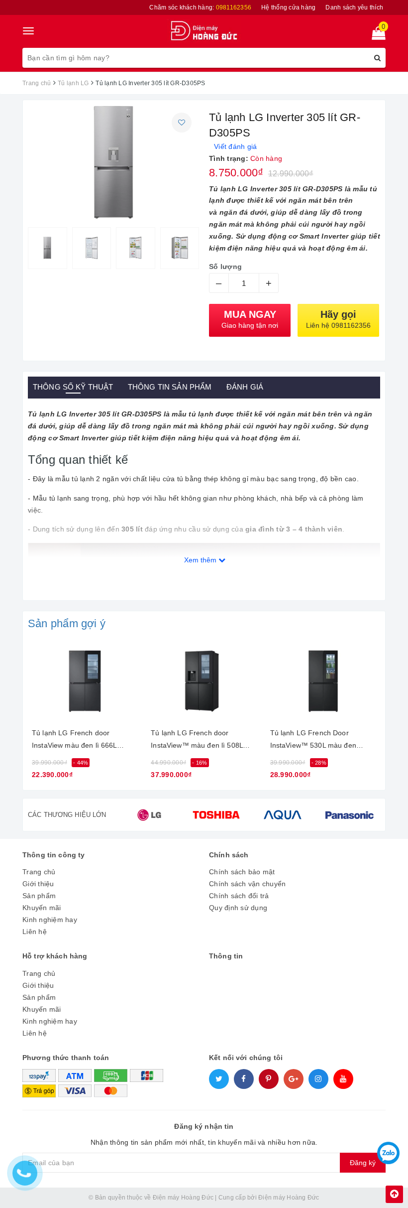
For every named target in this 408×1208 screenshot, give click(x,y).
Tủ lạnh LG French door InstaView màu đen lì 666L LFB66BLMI (74, 741)
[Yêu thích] (182, 123)
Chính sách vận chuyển (247, 884)
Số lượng (225, 266)
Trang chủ (38, 872)
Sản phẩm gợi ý (66, 623)
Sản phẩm (39, 896)
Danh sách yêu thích (354, 7)
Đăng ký (363, 1163)
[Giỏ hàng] (375, 35)
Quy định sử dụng (238, 908)
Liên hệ (34, 932)
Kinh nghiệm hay (49, 920)
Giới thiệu (38, 884)
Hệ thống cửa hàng (288, 7)
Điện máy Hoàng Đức (288, 1197)
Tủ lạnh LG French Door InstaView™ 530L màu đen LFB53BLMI (313, 741)
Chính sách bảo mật (242, 872)
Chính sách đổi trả (239, 896)
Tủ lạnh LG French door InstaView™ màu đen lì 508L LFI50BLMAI (197, 741)
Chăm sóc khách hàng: (200, 7)
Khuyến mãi (41, 908)
